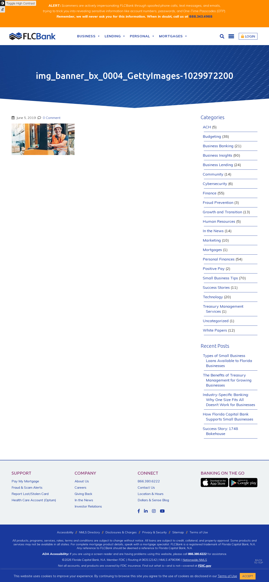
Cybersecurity (215, 183)
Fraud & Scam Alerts (27, 487)
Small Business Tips (220, 278)
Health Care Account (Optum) (34, 500)
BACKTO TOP (258, 561)
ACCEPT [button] (247, 576)
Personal (140, 36)
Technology (213, 296)
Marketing (212, 240)
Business (86, 36)
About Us (82, 481)
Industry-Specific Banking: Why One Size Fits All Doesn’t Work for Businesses (229, 399)
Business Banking (218, 145)
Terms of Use (199, 532)
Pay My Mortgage (25, 481)
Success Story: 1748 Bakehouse (220, 431)
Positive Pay (214, 268)
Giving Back (83, 494)
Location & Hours (151, 494)
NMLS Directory (89, 532)
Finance (209, 193)
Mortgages (171, 36)
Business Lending (218, 164)
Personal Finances (219, 259)
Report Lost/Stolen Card (30, 494)
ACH (207, 127)
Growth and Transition (222, 212)
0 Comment (51, 118)
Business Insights (217, 155)
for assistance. (207, 554)
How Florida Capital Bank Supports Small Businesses (228, 417)
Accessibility (65, 532)
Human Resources (219, 221)
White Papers (215, 330)
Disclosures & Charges (121, 532)
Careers (80, 487)
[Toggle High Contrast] (2, 3)
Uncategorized (216, 320)
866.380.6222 (149, 481)
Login (250, 36)
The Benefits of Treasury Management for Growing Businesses (227, 380)
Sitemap (178, 532)
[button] (231, 36)
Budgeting (212, 136)
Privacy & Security (154, 532)
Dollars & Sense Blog (153, 500)
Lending (113, 36)
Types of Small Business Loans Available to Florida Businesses (227, 360)
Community (213, 174)
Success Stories (216, 287)
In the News (213, 230)
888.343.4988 (200, 16)
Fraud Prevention (218, 202)
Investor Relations (88, 506)
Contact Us (146, 487)
